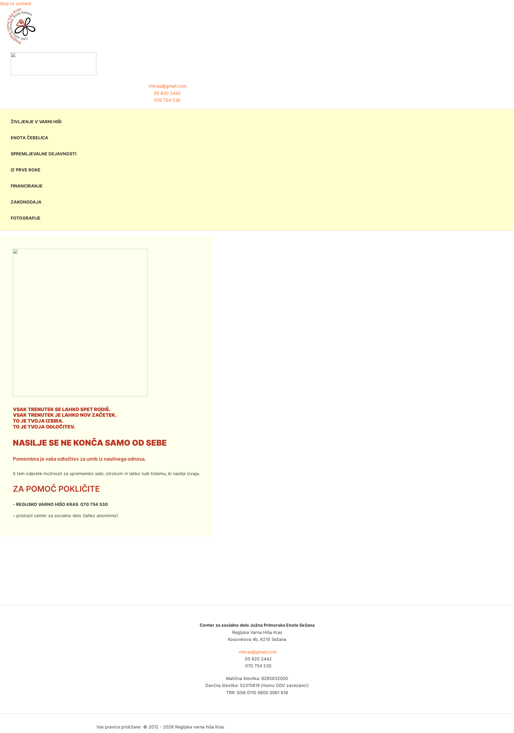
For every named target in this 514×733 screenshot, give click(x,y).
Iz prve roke (25, 169)
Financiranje (27, 186)
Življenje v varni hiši (36, 121)
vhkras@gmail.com (167, 86)
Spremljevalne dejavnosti (43, 153)
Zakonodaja (26, 202)
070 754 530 (167, 100)
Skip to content (15, 3)
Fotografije (25, 218)
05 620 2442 (167, 93)
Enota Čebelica (29, 137)
